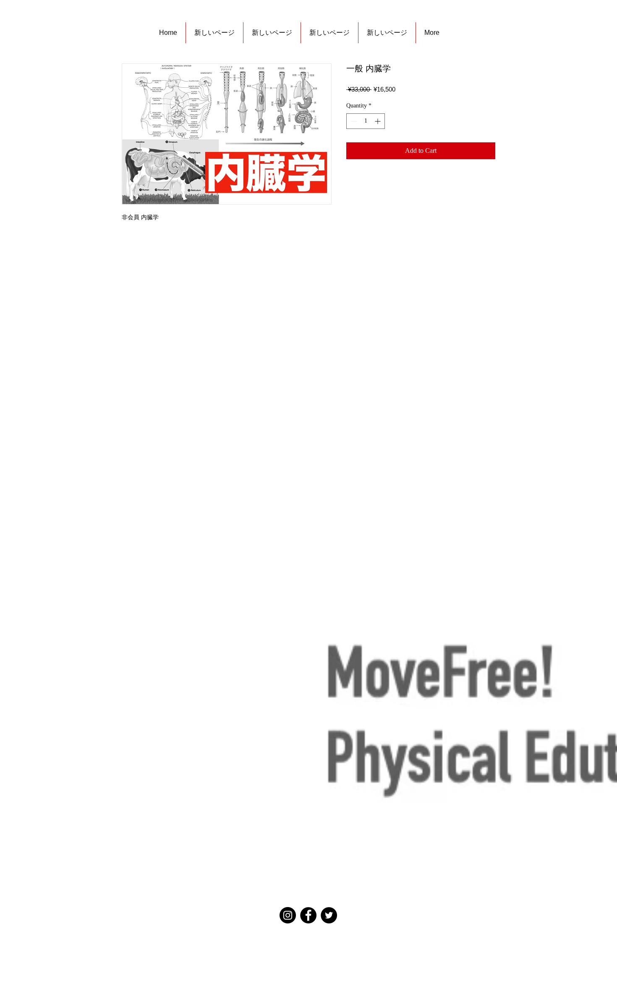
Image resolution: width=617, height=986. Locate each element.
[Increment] (378, 121)
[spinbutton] (365, 121)
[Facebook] (308, 915)
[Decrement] (353, 121)
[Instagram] (288, 915)
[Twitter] (329, 915)
